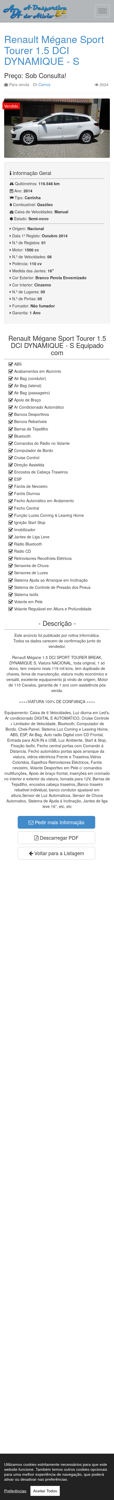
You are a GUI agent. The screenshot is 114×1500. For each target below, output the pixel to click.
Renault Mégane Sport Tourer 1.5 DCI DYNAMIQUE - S (54, 50)
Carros (44, 84)
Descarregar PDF (58, 837)
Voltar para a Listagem (58, 853)
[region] (57, 1477)
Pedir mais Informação (58, 822)
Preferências (15, 1491)
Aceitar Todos (45, 1491)
